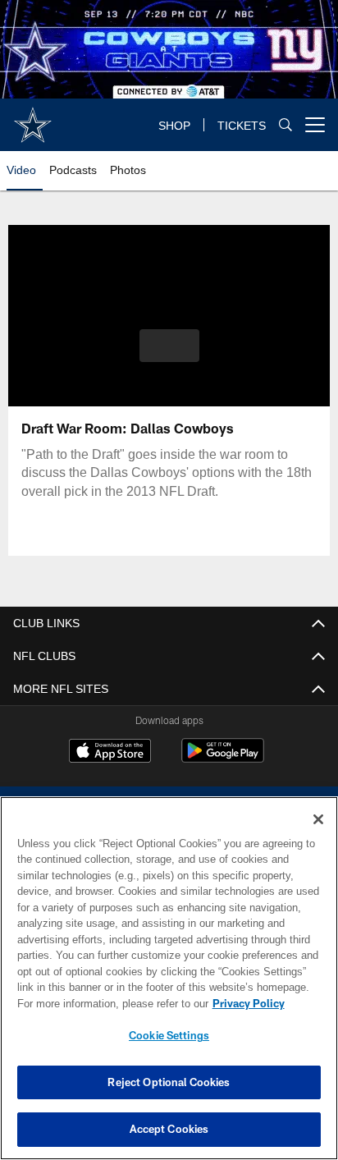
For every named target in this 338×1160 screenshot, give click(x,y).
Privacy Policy (107, 1003)
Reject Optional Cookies (168, 1082)
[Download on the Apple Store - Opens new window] (110, 753)
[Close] (318, 819)
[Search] (285, 125)
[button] (169, 355)
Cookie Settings (169, 1035)
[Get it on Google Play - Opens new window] (222, 759)
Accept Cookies (169, 1128)
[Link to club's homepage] (33, 118)
